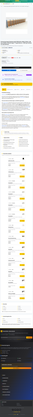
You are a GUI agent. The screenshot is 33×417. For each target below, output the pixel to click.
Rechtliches (29, 89)
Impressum (18, 403)
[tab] (16, 84)
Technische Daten (10, 89)
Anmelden (28, 337)
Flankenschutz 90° (11, 260)
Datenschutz (18, 339)
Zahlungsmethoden (19, 405)
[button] (15, 40)
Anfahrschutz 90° (11, 160)
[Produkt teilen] (31, 47)
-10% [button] (12, 57)
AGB (1, 403)
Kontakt (2, 404)
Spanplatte (10, 249)
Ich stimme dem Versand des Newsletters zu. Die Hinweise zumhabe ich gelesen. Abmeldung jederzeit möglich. (17, 339)
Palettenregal (4, 94)
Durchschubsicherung (12, 238)
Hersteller (23, 89)
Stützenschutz (10, 227)
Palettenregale (7, 114)
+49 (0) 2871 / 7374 (4, 351)
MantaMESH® (10, 282)
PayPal (10, 70)
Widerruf (2, 405)
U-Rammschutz (11, 171)
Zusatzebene (10, 182)
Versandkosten (17, 89)
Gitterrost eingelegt (11, 293)
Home (1, 6)
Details (5, 89)
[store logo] (8, 3)
